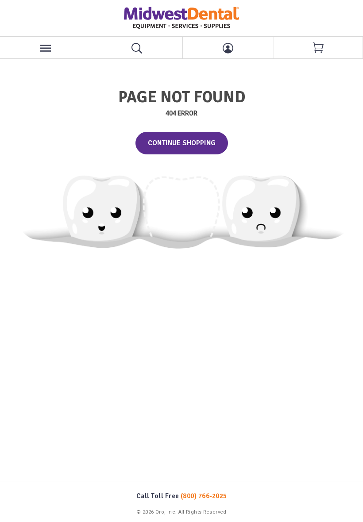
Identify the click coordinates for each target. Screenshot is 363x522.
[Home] (181, 18)
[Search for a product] (136, 47)
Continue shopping (182, 142)
